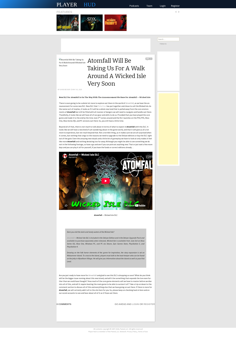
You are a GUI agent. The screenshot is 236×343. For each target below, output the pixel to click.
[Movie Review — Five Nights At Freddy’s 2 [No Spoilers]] (115, 22)
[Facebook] (172, 44)
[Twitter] (169, 44)
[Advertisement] (168, 130)
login (135, 304)
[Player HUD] (37, 4)
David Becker (65, 89)
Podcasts (134, 5)
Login (163, 5)
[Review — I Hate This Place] (68, 22)
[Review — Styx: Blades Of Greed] (91, 22)
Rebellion (102, 106)
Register (175, 5)
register (149, 304)
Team (149, 5)
